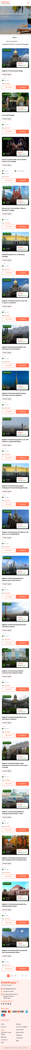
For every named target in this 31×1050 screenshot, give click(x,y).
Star (3, 83)
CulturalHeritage (20, 171)
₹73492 (20, 617)
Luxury (3, 1029)
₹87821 (20, 804)
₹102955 (20, 247)
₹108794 (20, 201)
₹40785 (20, 294)
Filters (15, 37)
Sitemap (18, 1024)
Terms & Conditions (22, 1027)
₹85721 (20, 851)
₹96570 (20, 152)
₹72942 (20, 756)
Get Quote (22, 87)
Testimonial (19, 1038)
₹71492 (20, 710)
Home (2, 1024)
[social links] (1, 1004)
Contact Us (4, 1040)
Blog (17, 1040)
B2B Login (3, 1037)
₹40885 (20, 386)
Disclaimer (19, 1035)
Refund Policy (20, 1032)
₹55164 (20, 571)
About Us (3, 1027)
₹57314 (20, 525)
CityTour (6, 171)
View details (8, 87)
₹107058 (20, 108)
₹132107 (20, 64)
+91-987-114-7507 (8, 991)
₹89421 (20, 943)
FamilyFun (6, 124)
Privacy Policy (20, 1029)
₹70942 (20, 664)
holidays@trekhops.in (9, 989)
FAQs (2, 1042)
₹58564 (20, 479)
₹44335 (20, 340)
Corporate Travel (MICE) (6, 1033)
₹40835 (20, 432)
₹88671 (20, 897)
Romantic (6, 80)
